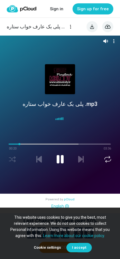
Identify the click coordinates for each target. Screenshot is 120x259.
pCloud (69, 199)
